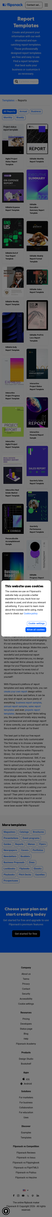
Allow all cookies (36, 629)
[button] (6, 1211)
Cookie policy (31, 613)
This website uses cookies (24, 586)
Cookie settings (36, 623)
